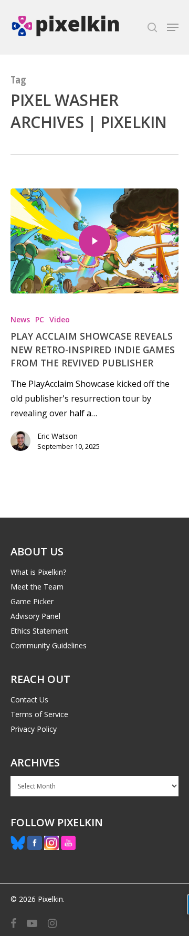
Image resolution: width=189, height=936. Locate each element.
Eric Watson (57, 436)
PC (39, 319)
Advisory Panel (35, 616)
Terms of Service (39, 714)
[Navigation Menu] (172, 27)
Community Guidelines (48, 645)
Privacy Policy (33, 729)
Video (59, 319)
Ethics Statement (39, 631)
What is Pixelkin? (38, 572)
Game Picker (32, 601)
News (20, 319)
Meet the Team (37, 587)
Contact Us (29, 699)
